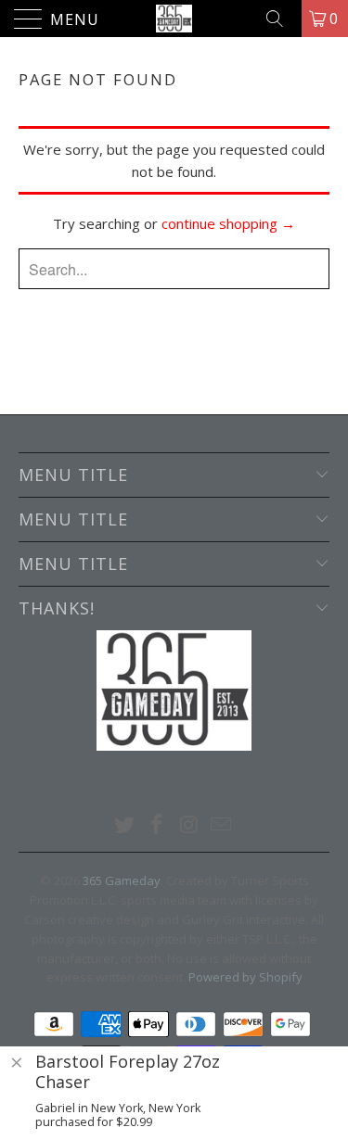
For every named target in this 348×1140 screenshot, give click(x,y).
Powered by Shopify (245, 977)
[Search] (281, 18)
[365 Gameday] (174, 18)
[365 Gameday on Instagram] (189, 825)
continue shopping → (228, 223)
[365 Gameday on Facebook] (157, 825)
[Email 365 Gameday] (222, 825)
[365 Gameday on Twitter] (125, 825)
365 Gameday (122, 880)
